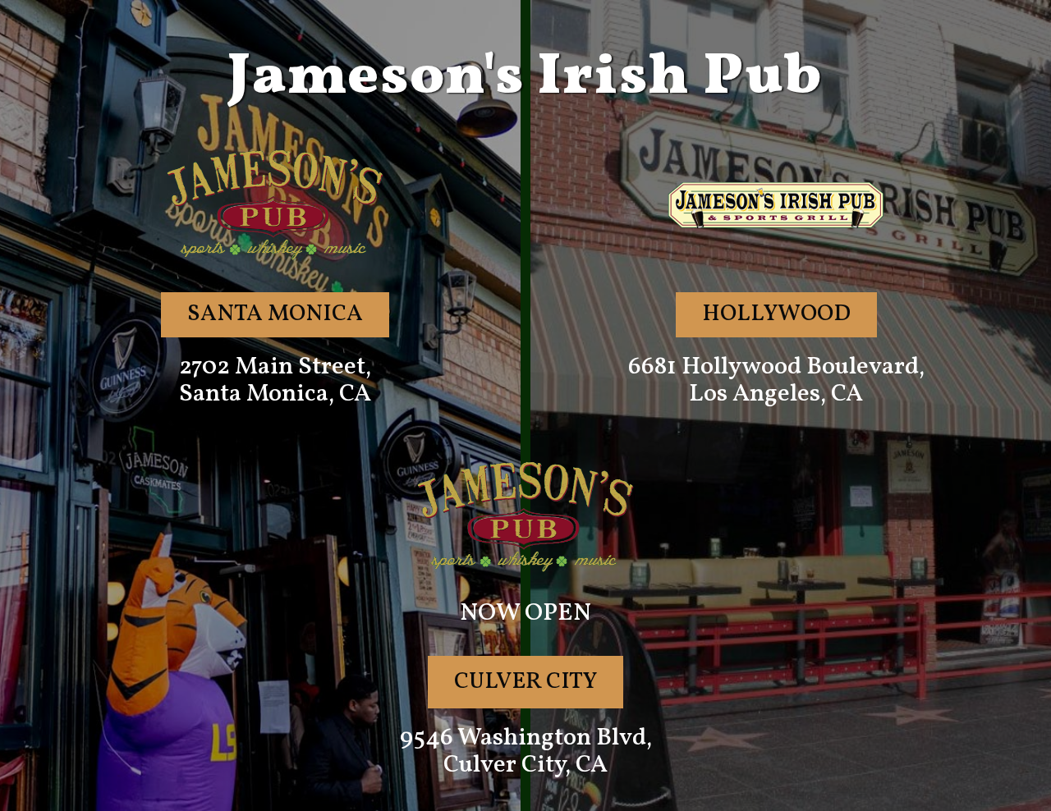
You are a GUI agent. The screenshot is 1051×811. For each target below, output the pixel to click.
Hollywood (776, 314)
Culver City (525, 682)
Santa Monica (275, 314)
